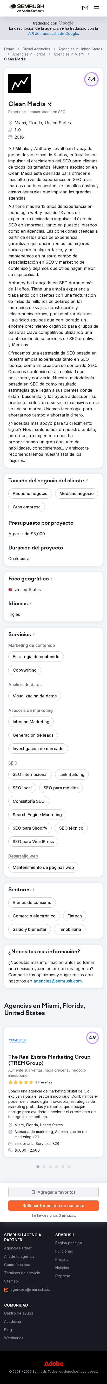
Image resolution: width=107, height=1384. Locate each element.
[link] (85, 8)
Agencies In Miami (69, 54)
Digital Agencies (36, 49)
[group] (53, 1085)
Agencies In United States (80, 49)
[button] (91, 79)
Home (9, 49)
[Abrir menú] (96, 8)
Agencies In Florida (28, 54)
